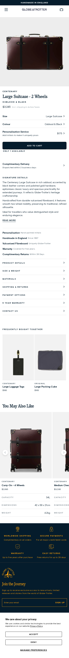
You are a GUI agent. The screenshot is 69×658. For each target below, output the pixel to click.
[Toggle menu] (6, 10)
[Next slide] (63, 452)
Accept (33, 634)
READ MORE (9, 220)
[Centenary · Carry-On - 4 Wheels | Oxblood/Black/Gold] (26, 450)
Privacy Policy (36, 626)
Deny (34, 642)
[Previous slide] (5, 452)
